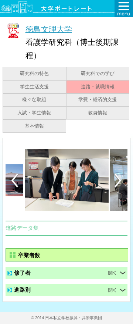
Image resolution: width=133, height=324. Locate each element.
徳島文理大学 (48, 29)
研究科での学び (98, 73)
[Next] (118, 180)
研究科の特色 (34, 73)
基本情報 (34, 126)
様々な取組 (34, 99)
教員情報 (97, 112)
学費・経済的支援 (97, 99)
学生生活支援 (34, 86)
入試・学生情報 (34, 112)
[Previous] (15, 180)
